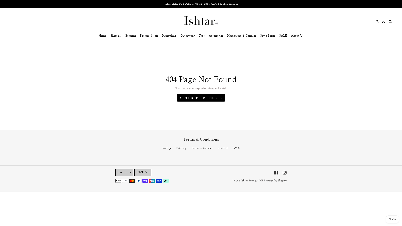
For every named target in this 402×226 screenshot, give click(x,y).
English (123, 172)
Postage (167, 148)
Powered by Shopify (275, 180)
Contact (223, 148)
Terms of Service (202, 148)
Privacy (181, 148)
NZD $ (142, 172)
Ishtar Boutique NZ (252, 180)
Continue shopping (198, 98)
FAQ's (236, 148)
